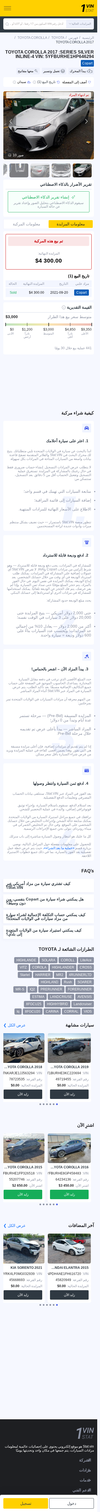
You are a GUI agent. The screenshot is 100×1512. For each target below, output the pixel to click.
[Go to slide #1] (82, 170)
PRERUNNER (51, 989)
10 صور (18, 155)
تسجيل (25, 1503)
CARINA (52, 1011)
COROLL (68, 960)
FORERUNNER (80, 989)
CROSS (86, 967)
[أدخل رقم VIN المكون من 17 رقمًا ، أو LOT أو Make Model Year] (7, 24)
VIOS (88, 1011)
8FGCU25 (33, 1004)
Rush (68, 982)
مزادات (85, 1470)
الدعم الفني (81, 1490)
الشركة (85, 1460)
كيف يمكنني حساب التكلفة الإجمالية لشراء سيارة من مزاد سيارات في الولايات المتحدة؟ (46, 916)
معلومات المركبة (26, 224)
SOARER (85, 982)
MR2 (59, 975)
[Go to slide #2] (61, 170)
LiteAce (86, 960)
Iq (18, 1011)
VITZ (23, 967)
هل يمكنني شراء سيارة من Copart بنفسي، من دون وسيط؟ (45, 901)
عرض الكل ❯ (14, 1025)
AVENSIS (85, 997)
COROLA (39, 967)
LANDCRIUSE (61, 997)
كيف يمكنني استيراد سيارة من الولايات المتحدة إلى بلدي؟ (44, 932)
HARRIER (43, 975)
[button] (80, 24)
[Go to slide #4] (18, 170)
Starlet (25, 975)
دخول (71, 1503)
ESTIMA (38, 997)
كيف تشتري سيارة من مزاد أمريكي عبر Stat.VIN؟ (38, 885)
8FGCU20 (32, 1011)
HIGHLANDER (63, 967)
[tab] (57, 1104)
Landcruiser (83, 1004)
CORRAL (71, 1011)
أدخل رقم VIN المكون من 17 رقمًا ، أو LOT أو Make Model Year (36, 23)
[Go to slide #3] (40, 170)
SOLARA (48, 960)
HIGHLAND (49, 982)
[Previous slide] (11, 121)
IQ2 (32, 989)
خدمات (85, 1480)
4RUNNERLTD (80, 975)
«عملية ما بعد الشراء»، (58, 848)
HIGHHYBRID (57, 1004)
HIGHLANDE (26, 960)
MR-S (20, 989)
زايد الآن (69, 1094)
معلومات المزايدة (71, 224)
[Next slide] (86, 121)
